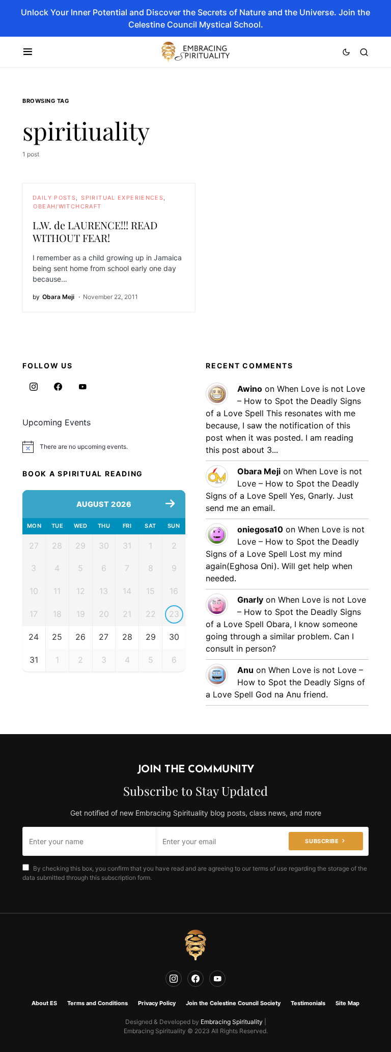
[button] (27, 52)
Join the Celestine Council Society (233, 1003)
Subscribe (322, 841)
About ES (44, 1003)
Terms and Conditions (97, 1003)
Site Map (347, 1003)
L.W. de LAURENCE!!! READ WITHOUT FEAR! (95, 231)
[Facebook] (58, 387)
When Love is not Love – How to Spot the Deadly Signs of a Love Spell (285, 401)
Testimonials (308, 1003)
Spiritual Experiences (122, 197)
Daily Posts (54, 197)
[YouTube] (82, 387)
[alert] (103, 447)
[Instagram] (33, 387)
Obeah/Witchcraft (67, 206)
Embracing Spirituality (232, 1022)
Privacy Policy (157, 1003)
